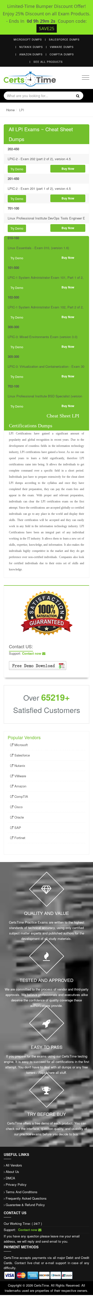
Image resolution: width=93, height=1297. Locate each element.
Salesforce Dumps (64, 39)
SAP (17, 827)
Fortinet (19, 837)
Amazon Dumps (31, 54)
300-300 (13, 326)
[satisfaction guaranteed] (47, 612)
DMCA (10, 1178)
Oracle (18, 817)
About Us (12, 1171)
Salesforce (21, 755)
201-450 (13, 178)
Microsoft (20, 744)
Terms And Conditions (21, 1191)
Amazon (19, 786)
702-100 (13, 386)
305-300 (13, 356)
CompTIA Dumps (62, 54)
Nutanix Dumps (31, 47)
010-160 (13, 238)
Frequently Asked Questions (26, 1198)
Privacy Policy (16, 1184)
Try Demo (16, 169)
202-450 (13, 149)
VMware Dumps (62, 47)
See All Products (48, 62)
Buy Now (68, 168)
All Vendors (14, 1165)
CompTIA (20, 796)
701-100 (13, 208)
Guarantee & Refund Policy (25, 1204)
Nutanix (19, 765)
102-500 (13, 297)
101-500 (13, 267)
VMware (19, 776)
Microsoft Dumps (28, 39)
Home (10, 110)
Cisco (18, 806)
